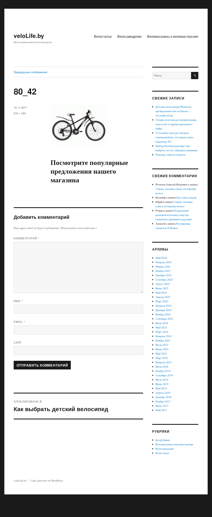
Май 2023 (161, 353)
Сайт (18, 342)
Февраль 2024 (163, 336)
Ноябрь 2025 (163, 271)
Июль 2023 (161, 345)
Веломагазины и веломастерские (172, 36)
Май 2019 (161, 388)
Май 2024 (161, 327)
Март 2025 (161, 301)
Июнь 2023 (162, 349)
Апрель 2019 (162, 393)
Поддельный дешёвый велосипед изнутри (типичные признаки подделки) (173, 215)
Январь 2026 (162, 266)
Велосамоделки (129, 36)
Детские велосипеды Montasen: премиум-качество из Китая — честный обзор (173, 111)
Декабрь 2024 (163, 310)
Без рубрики (162, 440)
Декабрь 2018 (163, 397)
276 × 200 (20, 113)
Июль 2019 (161, 379)
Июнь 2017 (162, 406)
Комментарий (27, 238)
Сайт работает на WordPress (46, 480)
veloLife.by (29, 35)
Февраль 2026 (163, 262)
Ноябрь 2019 (163, 371)
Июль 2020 (161, 366)
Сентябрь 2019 (164, 375)
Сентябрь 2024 (164, 319)
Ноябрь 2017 (163, 401)
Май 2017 (161, 410)
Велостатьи (103, 36)
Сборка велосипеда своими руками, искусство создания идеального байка (176, 124)
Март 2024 (161, 332)
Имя (18, 301)
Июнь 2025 (162, 288)
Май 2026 (161, 258)
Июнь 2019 (162, 384)
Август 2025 (162, 284)
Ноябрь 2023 (163, 340)
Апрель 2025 (162, 297)
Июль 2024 (161, 323)
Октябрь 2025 (163, 275)
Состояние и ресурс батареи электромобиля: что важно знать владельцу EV (174, 137)
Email (20, 322)
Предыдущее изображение (30, 72)
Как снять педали (186, 197)
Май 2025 (161, 292)
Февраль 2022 (163, 362)
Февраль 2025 (163, 306)
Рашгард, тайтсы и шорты (170, 154)
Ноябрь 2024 (163, 314)
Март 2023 (161, 358)
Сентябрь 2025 (164, 279)
